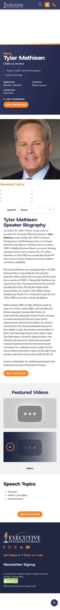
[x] (15, 547)
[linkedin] (21, 547)
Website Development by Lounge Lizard (19, 586)
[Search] (40, 4)
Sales (36, 201)
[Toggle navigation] (47, 4)
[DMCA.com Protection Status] (10, 580)
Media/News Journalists (45, 197)
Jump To (11, 209)
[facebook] (4, 547)
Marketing (38, 193)
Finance (6, 201)
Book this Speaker (16, 104)
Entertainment (9, 197)
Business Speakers (11, 190)
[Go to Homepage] (13, 5)
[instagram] (9, 547)
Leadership (39, 190)
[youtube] (28, 547)
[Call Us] (54, 4)
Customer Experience (13, 193)
